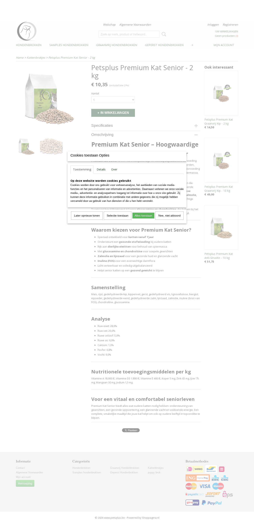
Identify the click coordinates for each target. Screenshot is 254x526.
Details (101, 169)
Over (114, 169)
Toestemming (82, 169)
